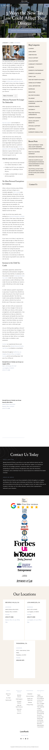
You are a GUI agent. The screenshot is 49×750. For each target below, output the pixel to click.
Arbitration (33, 54)
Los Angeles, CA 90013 (8, 368)
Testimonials (8, 700)
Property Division (35, 117)
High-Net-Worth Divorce (37, 79)
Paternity (32, 109)
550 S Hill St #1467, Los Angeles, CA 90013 (33, 610)
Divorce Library (29, 696)
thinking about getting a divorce (14, 81)
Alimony (31, 48)
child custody (16, 192)
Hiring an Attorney (35, 82)
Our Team (8, 697)
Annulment (32, 51)
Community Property (35, 64)
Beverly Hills (10, 354)
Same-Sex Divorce (19, 710)
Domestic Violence (35, 73)
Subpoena (32, 129)
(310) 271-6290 (25, 2)
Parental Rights (34, 106)
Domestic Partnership (36, 70)
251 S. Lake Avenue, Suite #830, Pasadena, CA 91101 (23, 653)
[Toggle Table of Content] (15, 96)
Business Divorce (19, 696)
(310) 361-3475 (20, 660)
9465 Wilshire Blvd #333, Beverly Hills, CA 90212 (11, 610)
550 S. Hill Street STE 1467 (9, 366)
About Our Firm (8, 694)
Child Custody (33, 57)
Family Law (32, 76)
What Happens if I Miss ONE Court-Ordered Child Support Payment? (37, 146)
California (16, 352)
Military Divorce (34, 95)
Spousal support (6, 122)
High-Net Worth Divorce (19, 706)
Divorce (17, 42)
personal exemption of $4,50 (16, 216)
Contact (4, 344)
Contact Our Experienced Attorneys (24, 30)
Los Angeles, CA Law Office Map (34, 621)
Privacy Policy (30, 704)
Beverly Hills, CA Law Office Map (12, 621)
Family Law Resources (30, 699)
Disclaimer (29, 693)
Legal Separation (34, 85)
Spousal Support (34, 125)
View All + (19, 713)
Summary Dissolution (36, 132)
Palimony (32, 98)
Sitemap (30, 702)
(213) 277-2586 (6, 370)
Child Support (33, 61)
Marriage (32, 89)
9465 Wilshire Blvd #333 (8, 404)
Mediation (32, 92)
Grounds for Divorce (36, 156)
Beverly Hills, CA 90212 (8, 406)
